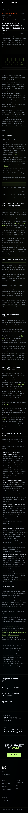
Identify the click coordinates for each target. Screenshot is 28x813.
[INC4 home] (14, 2)
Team (17, 785)
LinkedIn (4, 797)
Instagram (4, 795)
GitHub (15, 154)
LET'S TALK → (14, 754)
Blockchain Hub (11, 626)
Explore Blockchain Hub (11, 668)
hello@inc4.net (6, 774)
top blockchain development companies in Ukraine (14, 633)
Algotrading (5, 786)
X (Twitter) (5, 800)
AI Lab (3, 780)
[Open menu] (2, 2)
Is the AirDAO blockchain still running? (14, 694)
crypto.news (21, 384)
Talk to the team (13, 635)
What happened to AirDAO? (14, 688)
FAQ (17, 788)
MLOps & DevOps (6, 789)
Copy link (5, 17)
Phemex (6, 404)
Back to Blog (6, 9)
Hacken (6, 166)
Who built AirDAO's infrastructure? (14, 702)
